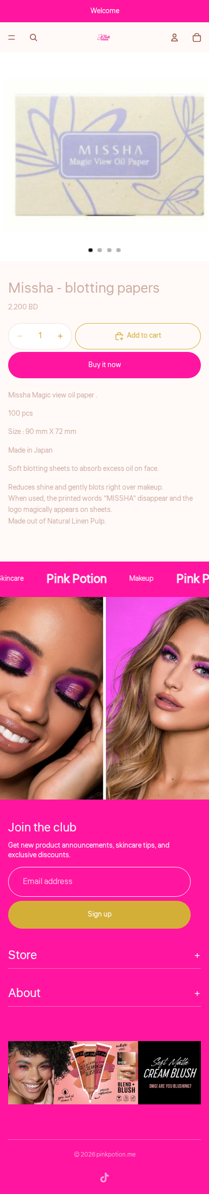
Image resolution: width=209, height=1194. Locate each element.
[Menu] (11, 37)
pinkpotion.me (115, 1154)
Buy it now (104, 365)
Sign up (100, 914)
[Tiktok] (104, 1178)
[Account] (174, 37)
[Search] (33, 37)
